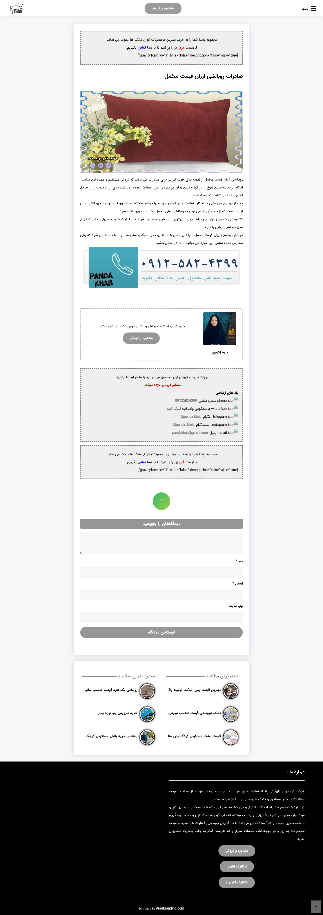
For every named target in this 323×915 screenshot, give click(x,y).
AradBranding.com (170, 908)
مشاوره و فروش (163, 8)
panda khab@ (191, 417)
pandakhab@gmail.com (190, 433)
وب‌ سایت (235, 606)
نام (239, 561)
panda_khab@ (183, 424)
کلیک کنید (174, 408)
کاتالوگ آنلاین (237, 866)
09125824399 (186, 401)
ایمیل (237, 583)
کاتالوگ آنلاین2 (237, 882)
